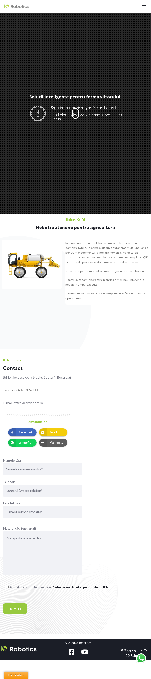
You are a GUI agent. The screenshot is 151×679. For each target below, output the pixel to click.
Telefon (9, 482)
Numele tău (12, 460)
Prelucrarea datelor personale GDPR (80, 587)
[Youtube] (85, 652)
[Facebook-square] (71, 652)
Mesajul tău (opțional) (19, 528)
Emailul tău (11, 503)
